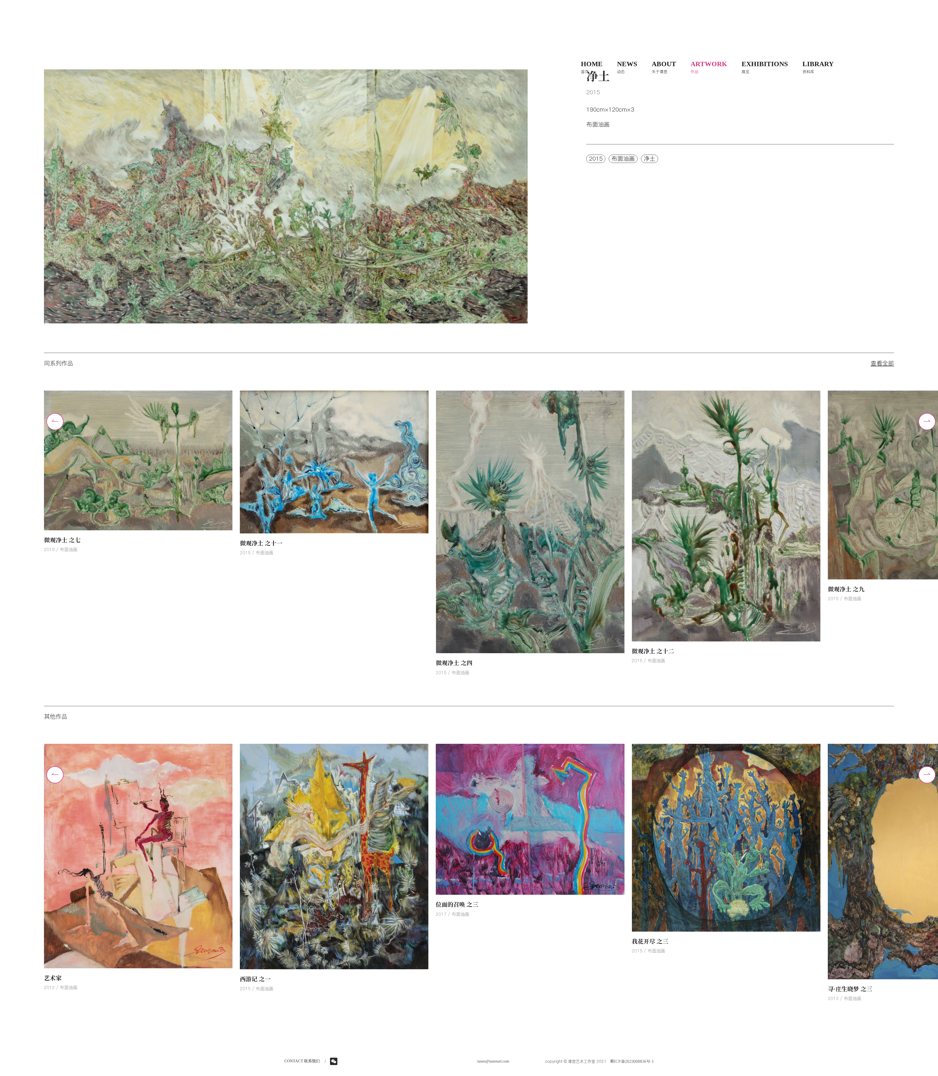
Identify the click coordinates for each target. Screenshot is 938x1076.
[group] (138, 534)
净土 (649, 159)
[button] (927, 421)
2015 (596, 159)
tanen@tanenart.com (493, 1061)
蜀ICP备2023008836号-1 (632, 1061)
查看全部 (882, 363)
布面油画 (623, 159)
